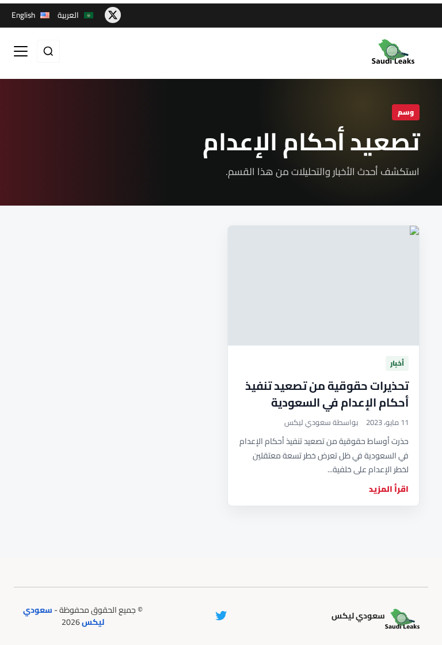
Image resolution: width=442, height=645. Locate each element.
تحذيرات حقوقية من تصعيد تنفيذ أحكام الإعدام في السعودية (327, 394)
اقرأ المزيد (389, 489)
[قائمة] (20, 51)
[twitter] (113, 15)
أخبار (397, 363)
